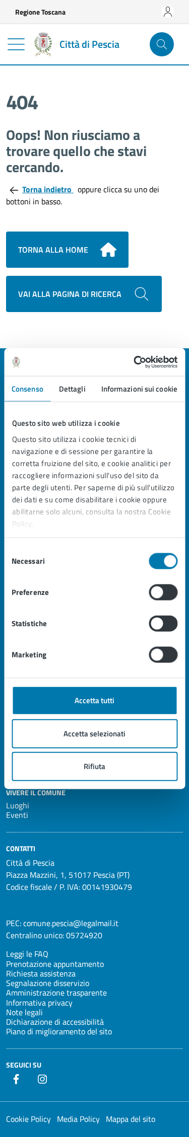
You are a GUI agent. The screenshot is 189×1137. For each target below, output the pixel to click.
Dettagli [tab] (72, 389)
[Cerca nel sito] (162, 44)
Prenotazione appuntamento (55, 964)
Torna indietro (48, 189)
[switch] (163, 592)
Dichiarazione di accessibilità (55, 1022)
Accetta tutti (94, 700)
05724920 (84, 935)
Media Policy (78, 1119)
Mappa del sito (130, 1119)
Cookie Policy (28, 1119)
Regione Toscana (40, 12)
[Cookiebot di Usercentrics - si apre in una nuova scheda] (134, 361)
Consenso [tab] (27, 389)
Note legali (24, 1012)
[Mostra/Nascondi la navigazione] (16, 44)
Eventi (17, 815)
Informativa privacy (39, 1003)
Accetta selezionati (94, 733)
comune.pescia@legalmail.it (70, 923)
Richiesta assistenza (41, 973)
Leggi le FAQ (27, 954)
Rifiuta (94, 766)
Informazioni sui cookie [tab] (139, 389)
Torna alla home (53, 250)
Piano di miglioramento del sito (59, 1031)
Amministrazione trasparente (56, 993)
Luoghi (17, 805)
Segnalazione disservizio (47, 983)
